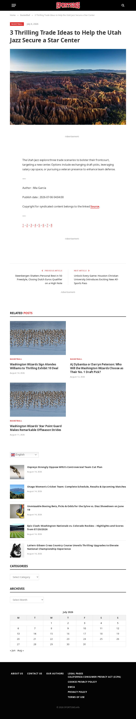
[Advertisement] (72, 144)
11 (101, 628)
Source (94, 206)
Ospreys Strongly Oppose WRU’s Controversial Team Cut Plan (64, 467)
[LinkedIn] (13, 158)
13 (18, 633)
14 (35, 633)
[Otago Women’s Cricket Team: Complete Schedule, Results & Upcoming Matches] (17, 492)
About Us (17, 673)
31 (84, 644)
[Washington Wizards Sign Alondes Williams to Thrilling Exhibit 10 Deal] (38, 338)
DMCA (71, 686)
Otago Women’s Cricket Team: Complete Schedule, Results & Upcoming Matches (76, 486)
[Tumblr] (13, 183)
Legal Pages (75, 673)
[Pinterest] (13, 166)
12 (117, 628)
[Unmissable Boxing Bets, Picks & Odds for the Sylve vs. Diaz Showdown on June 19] (17, 511)
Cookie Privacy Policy (82, 681)
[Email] (13, 175)
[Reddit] (13, 192)
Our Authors (55, 673)
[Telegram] (13, 209)
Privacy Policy (77, 691)
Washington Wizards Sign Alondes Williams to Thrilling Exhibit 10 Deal (34, 366)
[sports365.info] (68, 5)
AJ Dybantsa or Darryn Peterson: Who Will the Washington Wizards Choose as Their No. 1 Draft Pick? (96, 368)
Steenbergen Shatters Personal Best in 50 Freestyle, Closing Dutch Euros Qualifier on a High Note (38, 279)
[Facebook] (13, 141)
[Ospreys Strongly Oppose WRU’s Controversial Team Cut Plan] (17, 472)
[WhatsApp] (13, 217)
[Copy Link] (13, 226)
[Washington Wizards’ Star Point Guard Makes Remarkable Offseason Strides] (38, 399)
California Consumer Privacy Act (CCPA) (94, 676)
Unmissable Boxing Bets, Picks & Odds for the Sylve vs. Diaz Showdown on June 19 (75, 507)
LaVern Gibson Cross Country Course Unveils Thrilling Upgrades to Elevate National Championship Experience (73, 547)
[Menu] (14, 5)
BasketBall (17, 24)
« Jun (12, 650)
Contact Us (34, 673)
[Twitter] (13, 149)
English (20, 454)
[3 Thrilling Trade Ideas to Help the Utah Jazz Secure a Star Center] (68, 87)
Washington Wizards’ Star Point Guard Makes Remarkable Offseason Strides (36, 428)
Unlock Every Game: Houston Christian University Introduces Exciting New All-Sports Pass (96, 279)
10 (84, 628)
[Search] (122, 5)
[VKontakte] (13, 200)
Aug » (20, 650)
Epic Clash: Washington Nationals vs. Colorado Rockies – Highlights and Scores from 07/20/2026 (75, 527)
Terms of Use (76, 697)
